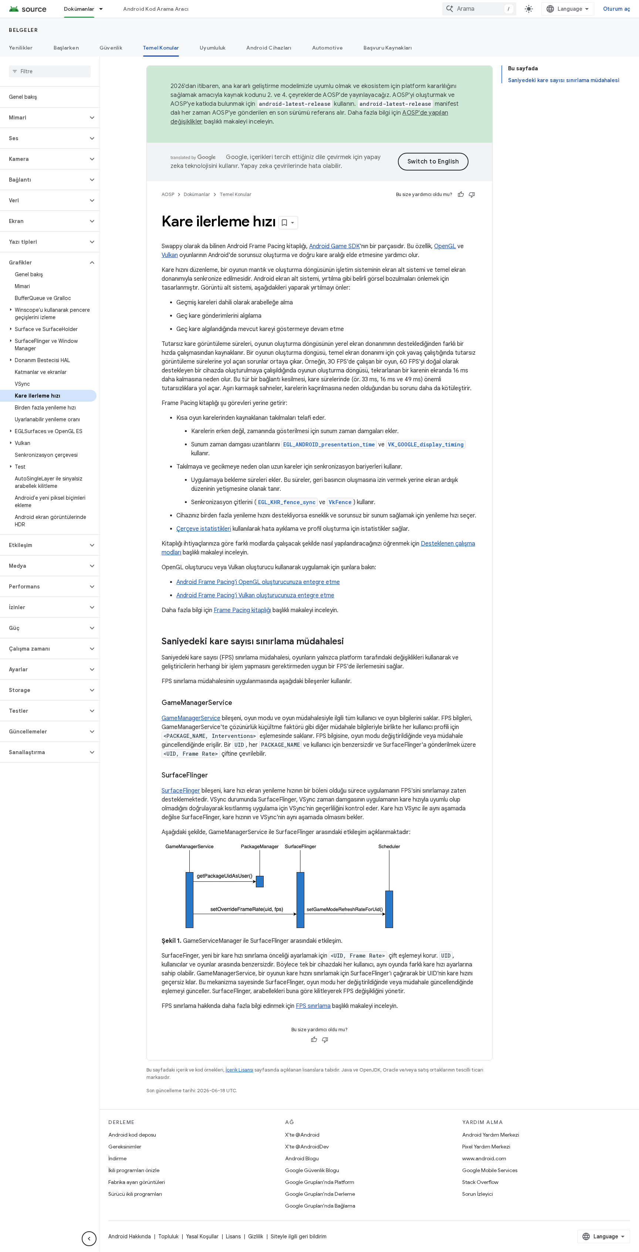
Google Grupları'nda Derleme (320, 1194)
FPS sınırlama (313, 1006)
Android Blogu (302, 1158)
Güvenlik (110, 47)
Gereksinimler (124, 1146)
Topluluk (168, 1236)
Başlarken (66, 47)
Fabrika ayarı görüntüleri (136, 1182)
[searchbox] (50, 71)
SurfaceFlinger (181, 790)
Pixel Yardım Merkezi (486, 1146)
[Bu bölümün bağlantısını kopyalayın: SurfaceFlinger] (215, 776)
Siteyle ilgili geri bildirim (299, 1236)
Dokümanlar (79, 9)
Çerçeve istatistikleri (203, 529)
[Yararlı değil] (471, 194)
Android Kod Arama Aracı (155, 9)
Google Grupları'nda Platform (319, 1182)
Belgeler (23, 30)
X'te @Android (302, 1134)
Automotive (327, 47)
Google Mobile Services (489, 1170)
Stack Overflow (480, 1182)
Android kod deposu (132, 1134)
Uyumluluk (213, 47)
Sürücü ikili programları (135, 1194)
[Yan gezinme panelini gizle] (89, 1238)
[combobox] (479, 9)
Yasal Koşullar (202, 1236)
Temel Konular (161, 47)
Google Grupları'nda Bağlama (320, 1205)
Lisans (233, 1236)
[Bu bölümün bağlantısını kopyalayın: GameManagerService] (239, 703)
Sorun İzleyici (477, 1194)
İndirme (117, 1158)
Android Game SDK (334, 246)
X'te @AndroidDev (307, 1146)
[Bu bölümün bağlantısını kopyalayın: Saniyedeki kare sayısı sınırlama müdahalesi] (351, 642)
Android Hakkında (129, 1236)
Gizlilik (255, 1236)
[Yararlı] (460, 194)
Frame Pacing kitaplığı (242, 610)
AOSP (168, 194)
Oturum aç (616, 9)
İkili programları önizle (133, 1170)
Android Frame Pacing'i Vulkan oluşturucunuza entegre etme (255, 595)
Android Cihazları (268, 47)
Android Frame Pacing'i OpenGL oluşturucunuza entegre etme (258, 582)
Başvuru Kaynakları (388, 47)
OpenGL (445, 246)
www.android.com (484, 1158)
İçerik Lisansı (239, 1070)
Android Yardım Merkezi (490, 1134)
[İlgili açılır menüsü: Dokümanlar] (104, 9)
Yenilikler (21, 47)
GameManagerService (191, 718)
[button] (44, 118)
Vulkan (170, 255)
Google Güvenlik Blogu (312, 1170)
